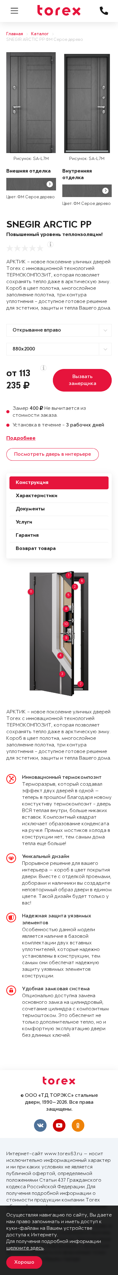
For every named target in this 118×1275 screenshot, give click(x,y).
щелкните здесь (25, 1248)
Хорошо (24, 1262)
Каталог (40, 34)
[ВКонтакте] (40, 1125)
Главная (14, 34)
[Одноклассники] (78, 1125)
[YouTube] (59, 1125)
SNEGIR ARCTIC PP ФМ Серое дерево (44, 39)
